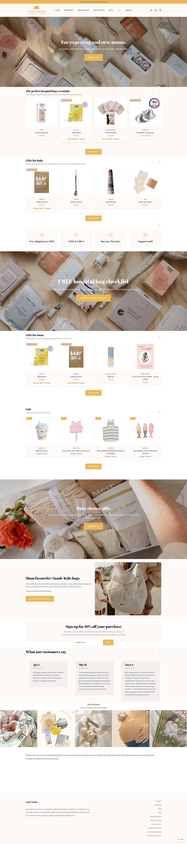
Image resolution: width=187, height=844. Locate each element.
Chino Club (41, 448)
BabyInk (41, 199)
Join (108, 642)
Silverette (145, 130)
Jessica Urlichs (145, 374)
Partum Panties (110, 130)
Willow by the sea (110, 374)
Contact (158, 801)
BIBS (41, 130)
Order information (154, 828)
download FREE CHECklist (93, 298)
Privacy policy (156, 824)
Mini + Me (76, 130)
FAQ (159, 813)
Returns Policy (156, 820)
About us (158, 805)
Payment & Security (154, 832)
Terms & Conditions (154, 835)
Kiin (145, 199)
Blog (159, 809)
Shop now (93, 57)
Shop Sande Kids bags (40, 598)
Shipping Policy (155, 816)
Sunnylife (76, 448)
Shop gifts (93, 526)
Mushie (76, 199)
